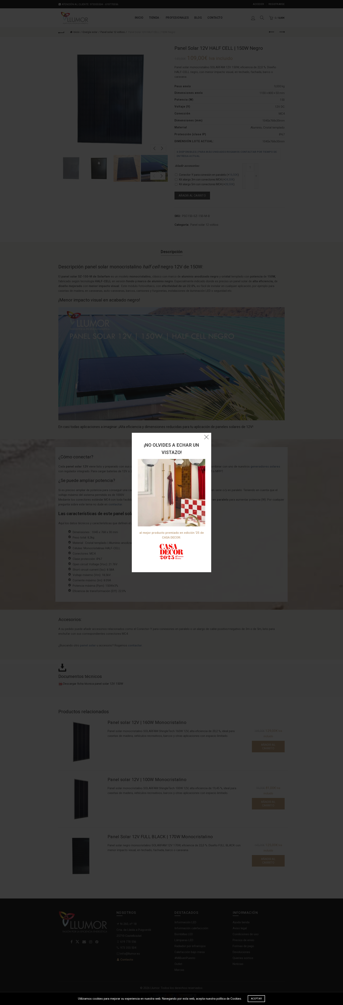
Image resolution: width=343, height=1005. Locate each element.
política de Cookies (228, 998)
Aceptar (256, 998)
